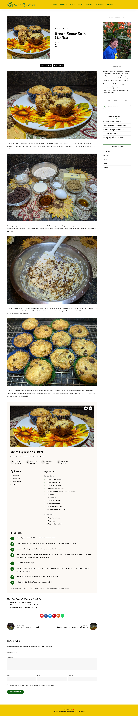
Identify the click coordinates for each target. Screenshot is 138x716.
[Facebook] (46, 616)
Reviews (89, 4)
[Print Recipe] (86, 408)
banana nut (17, 314)
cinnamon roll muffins (75, 311)
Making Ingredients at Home (113, 137)
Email (39, 675)
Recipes (80, 4)
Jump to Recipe (46, 65)
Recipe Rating (11, 652)
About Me (63, 4)
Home (55, 4)
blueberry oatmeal (91, 308)
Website (70, 675)
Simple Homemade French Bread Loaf (24, 605)
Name (9, 675)
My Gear (72, 4)
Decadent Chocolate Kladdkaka (114, 125)
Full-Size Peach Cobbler (112, 121)
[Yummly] (58, 616)
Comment (10, 657)
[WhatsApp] (62, 616)
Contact (109, 4)
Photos (105, 159)
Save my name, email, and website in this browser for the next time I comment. (32, 685)
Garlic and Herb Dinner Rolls (20, 602)
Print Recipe (59, 65)
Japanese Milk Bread (110, 133)
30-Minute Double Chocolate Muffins (23, 608)
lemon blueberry (14, 311)
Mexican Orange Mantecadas (114, 129)
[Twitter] (50, 616)
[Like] (42, 616)
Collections (106, 155)
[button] (90, 408)
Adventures (99, 4)
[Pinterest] (54, 616)
